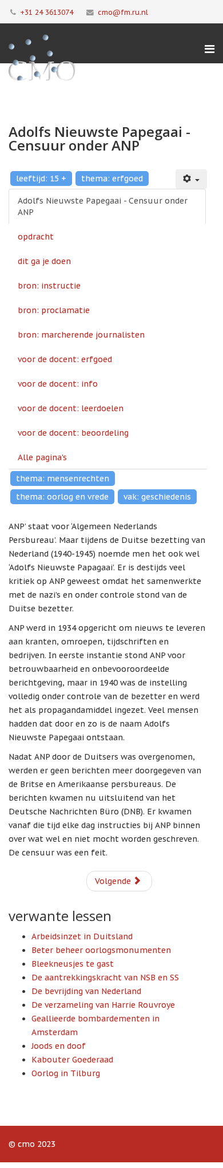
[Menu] (209, 49)
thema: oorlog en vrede (62, 497)
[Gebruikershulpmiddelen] (192, 179)
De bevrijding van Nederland (86, 991)
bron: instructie (49, 286)
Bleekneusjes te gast (72, 964)
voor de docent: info (58, 384)
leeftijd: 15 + (41, 178)
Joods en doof (58, 1046)
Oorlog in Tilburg (65, 1073)
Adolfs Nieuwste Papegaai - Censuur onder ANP (103, 206)
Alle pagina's (42, 457)
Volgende (114, 881)
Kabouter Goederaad (72, 1060)
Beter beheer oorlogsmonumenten (101, 950)
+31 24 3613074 (46, 12)
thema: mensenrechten (62, 478)
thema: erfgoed (112, 178)
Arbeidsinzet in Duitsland (82, 936)
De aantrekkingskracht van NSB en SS (105, 977)
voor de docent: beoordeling (73, 433)
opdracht (36, 237)
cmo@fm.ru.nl (123, 12)
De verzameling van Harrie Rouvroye (103, 1005)
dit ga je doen (44, 261)
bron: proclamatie (54, 310)
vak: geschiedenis (157, 497)
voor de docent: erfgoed (65, 359)
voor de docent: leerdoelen (71, 408)
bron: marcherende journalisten (81, 335)
